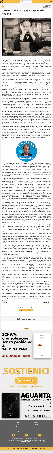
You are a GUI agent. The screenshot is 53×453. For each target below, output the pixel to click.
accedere (22, 313)
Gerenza (36, 424)
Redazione (36, 422)
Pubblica (27, 328)
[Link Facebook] (13, 435)
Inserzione (36, 431)
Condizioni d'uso (17, 428)
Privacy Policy (35, 448)
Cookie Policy (42, 448)
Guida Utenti (17, 424)
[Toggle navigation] (51, 1)
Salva (26, 310)
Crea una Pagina (17, 431)
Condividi (31, 310)
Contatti (36, 428)
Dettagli (26, 445)
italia (4, 300)
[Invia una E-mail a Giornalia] (39, 435)
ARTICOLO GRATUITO (47, 302)
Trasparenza (36, 426)
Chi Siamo (17, 422)
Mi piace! (22, 310)
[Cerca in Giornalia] (30, 2)
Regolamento (17, 426)
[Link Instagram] (26, 435)
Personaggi (48, 6)
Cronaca (43, 6)
